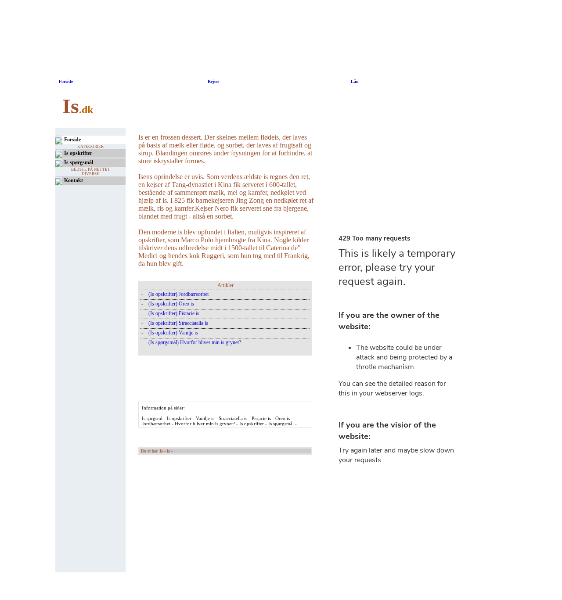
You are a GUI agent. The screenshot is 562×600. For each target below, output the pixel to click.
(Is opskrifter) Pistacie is (173, 313)
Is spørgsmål (78, 162)
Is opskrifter (78, 153)
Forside (66, 81)
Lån (355, 81)
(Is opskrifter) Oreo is (171, 304)
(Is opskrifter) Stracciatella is (178, 323)
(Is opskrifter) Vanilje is (173, 333)
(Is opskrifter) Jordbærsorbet (178, 294)
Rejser (212, 81)
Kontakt (73, 180)
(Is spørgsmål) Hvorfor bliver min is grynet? (194, 342)
